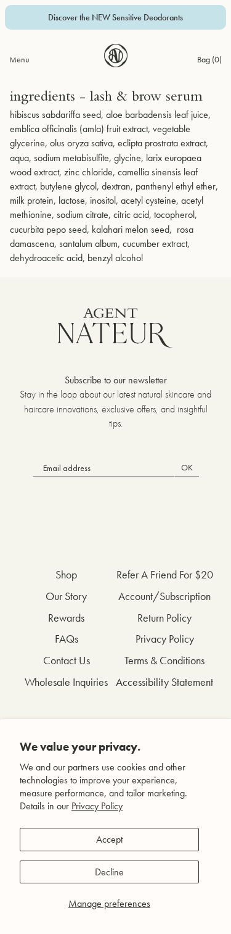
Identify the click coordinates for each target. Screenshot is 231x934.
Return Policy (164, 618)
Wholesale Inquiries (66, 682)
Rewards (66, 618)
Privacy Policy (97, 805)
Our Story (66, 596)
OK (187, 467)
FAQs (66, 639)
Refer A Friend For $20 (164, 574)
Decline (109, 871)
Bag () (209, 59)
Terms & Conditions (164, 660)
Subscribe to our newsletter (116, 379)
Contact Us (66, 660)
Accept (109, 839)
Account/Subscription (164, 596)
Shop (66, 574)
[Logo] (116, 55)
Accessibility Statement (164, 682)
